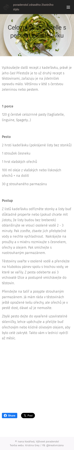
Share (11, 415)
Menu (68, 7)
